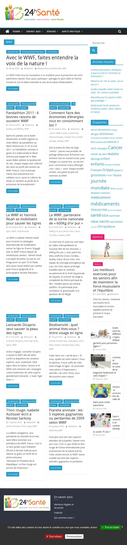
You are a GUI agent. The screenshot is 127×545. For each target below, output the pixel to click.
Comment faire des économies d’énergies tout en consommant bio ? (66, 118)
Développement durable (33, 51)
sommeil (114, 215)
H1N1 (109, 175)
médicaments (105, 204)
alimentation (104, 129)
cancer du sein (99, 154)
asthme (112, 138)
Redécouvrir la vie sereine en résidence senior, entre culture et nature (106, 108)
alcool (94, 129)
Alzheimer (107, 134)
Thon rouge (26, 426)
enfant (105, 158)
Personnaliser (74, 536)
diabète (113, 154)
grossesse (98, 175)
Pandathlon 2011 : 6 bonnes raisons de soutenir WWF (22, 116)
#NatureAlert (43, 68)
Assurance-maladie (100, 138)
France (116, 164)
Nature (58, 345)
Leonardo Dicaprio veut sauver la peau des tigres (22, 328)
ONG (77, 345)
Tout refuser (55, 536)
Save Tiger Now (31, 341)
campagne (72, 341)
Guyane (61, 235)
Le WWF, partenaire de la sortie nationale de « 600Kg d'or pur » (66, 218)
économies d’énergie (60, 103)
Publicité (58, 512)
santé (96, 215)
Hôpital (117, 175)
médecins (105, 192)
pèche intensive (13, 426)
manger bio (69, 137)
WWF (64, 68)
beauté (119, 138)
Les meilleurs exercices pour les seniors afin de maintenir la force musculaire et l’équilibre (106, 280)
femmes (108, 164)
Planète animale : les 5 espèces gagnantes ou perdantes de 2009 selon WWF (66, 416)
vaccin (104, 221)
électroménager (56, 137)
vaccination (116, 221)
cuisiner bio (73, 133)
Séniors (51, 31)
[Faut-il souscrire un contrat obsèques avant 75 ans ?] (101, 415)
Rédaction (28, 68)
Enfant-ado (33, 31)
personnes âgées (115, 210)
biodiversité (13, 51)
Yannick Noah (23, 231)
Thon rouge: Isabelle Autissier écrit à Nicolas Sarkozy (22, 414)
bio (93, 142)
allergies (95, 134)
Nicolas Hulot (68, 345)
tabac (95, 221)
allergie (114, 130)
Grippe (108, 169)
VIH (100, 226)
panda (9, 129)
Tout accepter (111, 527)
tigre (8, 231)
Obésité (96, 210)
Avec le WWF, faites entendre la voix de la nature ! (42, 60)
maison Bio (64, 108)
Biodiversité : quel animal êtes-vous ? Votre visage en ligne (66, 328)
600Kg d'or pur (55, 231)
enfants (97, 164)
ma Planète (52, 51)
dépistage (95, 158)
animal (52, 341)
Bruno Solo (68, 231)
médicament (101, 197)
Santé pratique (71, 31)
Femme (16, 31)
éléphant (53, 430)
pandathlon (18, 129)
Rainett (60, 141)
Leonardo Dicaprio (14, 341)
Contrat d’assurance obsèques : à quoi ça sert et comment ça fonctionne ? (106, 73)
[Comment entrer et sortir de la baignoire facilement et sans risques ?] (101, 356)
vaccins (94, 227)
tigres (8, 345)
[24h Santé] (7, 31)
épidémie (109, 226)
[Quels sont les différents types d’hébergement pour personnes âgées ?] (101, 326)
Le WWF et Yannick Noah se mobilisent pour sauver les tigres (23, 218)
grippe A (118, 170)
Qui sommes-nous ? (64, 517)
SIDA (105, 215)
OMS (104, 210)
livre (112, 188)
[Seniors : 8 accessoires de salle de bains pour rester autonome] (101, 385)
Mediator (95, 192)
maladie (119, 189)
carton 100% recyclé (58, 133)
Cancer (115, 147)
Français (96, 170)
